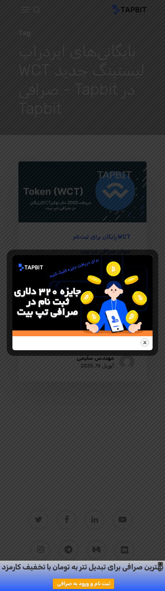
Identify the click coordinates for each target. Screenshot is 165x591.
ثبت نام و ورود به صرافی (83, 584)
